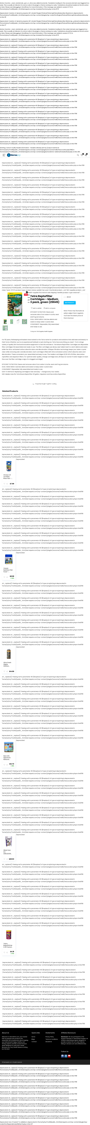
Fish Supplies (40, 331)
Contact (34, 1042)
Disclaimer (49, 1042)
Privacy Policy (50, 1037)
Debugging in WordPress (21, 7)
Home (33, 1037)
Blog (33, 1039)
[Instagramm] (65, 1056)
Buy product (69, 303)
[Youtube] (69, 1056)
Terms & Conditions (52, 1039)
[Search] (78, 155)
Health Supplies (48, 331)
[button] (27, 292)
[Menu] (4, 155)
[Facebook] (62, 1056)
